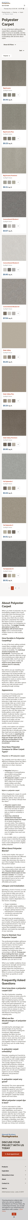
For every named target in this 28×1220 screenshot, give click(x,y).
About (4, 1179)
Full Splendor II (8, 525)
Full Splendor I (8, 481)
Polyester (5, 55)
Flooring (15, 12)
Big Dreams (7, 88)
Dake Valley (7, 350)
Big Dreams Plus (8, 132)
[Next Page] (19, 588)
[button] (9, 55)
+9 (18, 95)
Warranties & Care (8, 1175)
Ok (14, 1214)
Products (5, 1167)
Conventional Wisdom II (11, 263)
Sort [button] (20, 50)
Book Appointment (13, 1154)
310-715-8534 (5, 5)
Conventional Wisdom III (11, 306)
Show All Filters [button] (9, 44)
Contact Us (5, 1183)
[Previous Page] (9, 588)
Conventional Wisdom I (11, 219)
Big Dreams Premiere (10, 175)
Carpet (21, 12)
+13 (18, 357)
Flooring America (6, 12)
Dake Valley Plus (8, 394)
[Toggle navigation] (24, 5)
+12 (18, 226)
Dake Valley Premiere (10, 438)
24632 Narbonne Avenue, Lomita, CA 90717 (13, 1192)
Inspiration (5, 1171)
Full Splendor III (8, 569)
